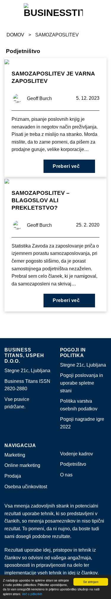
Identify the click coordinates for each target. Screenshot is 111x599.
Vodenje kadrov (76, 453)
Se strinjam (90, 581)
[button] (4, 10)
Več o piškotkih (32, 594)
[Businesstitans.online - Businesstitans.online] (53, 10)
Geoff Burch (39, 98)
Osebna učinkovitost (25, 486)
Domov (15, 34)
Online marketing (22, 465)
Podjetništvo (73, 464)
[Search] (104, 10)
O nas (66, 474)
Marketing (14, 454)
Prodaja (12, 475)
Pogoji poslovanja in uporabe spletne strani (81, 383)
